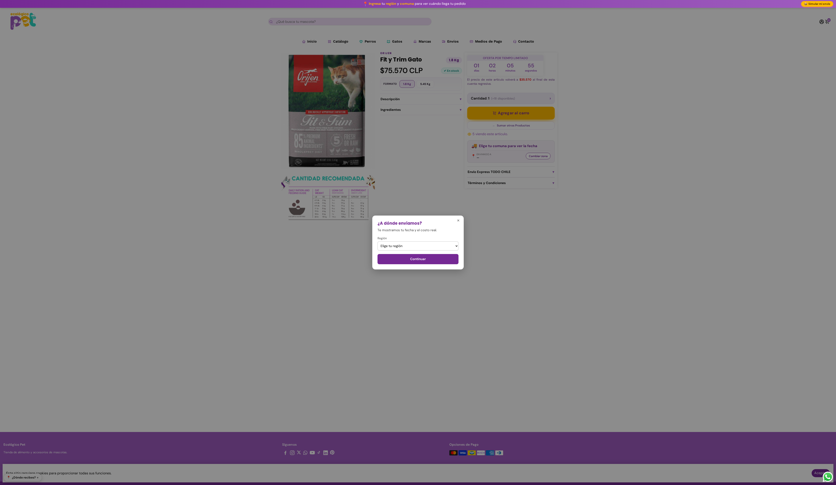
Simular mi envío (817, 4)
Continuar (418, 259)
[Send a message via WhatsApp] (828, 477)
